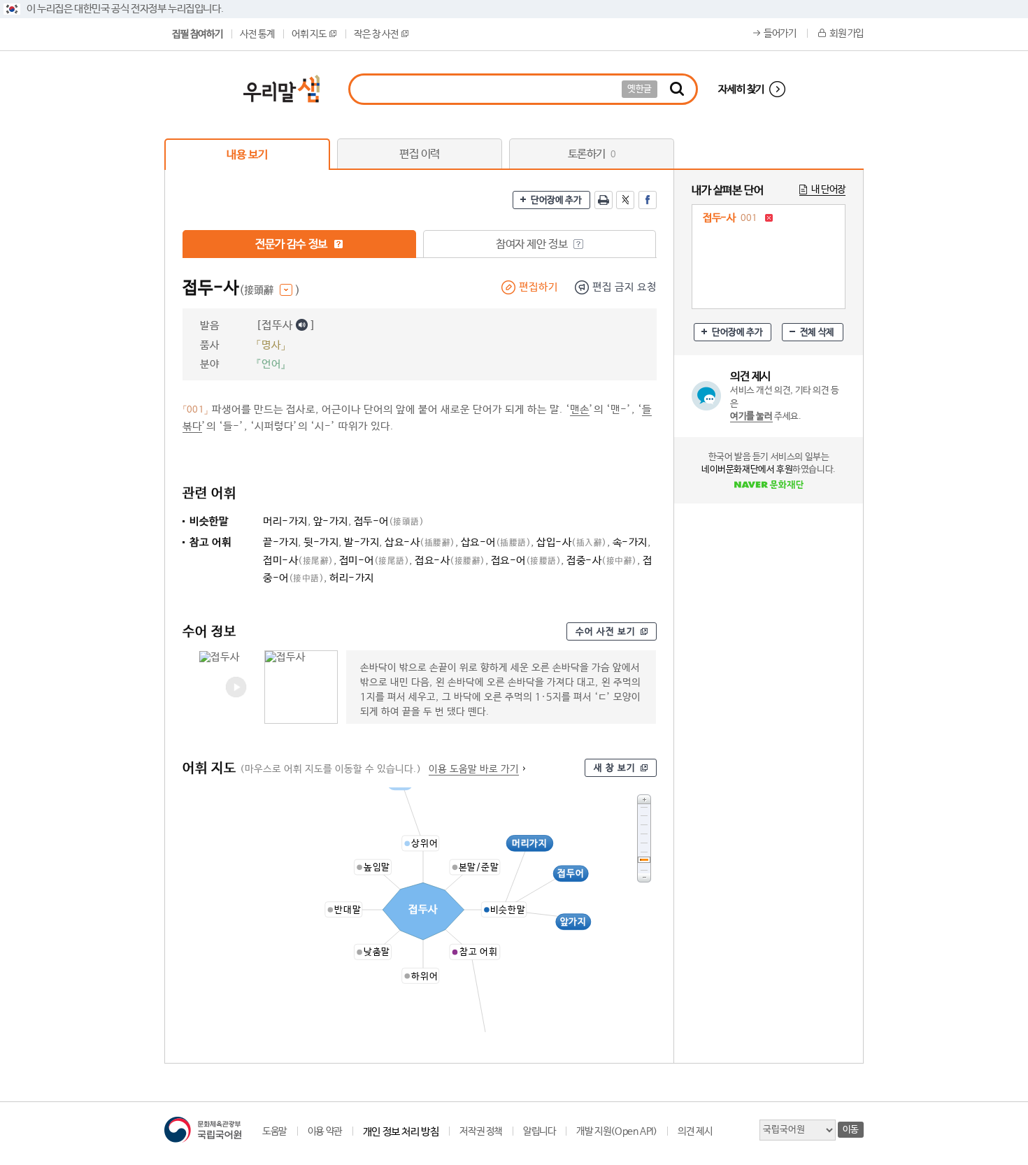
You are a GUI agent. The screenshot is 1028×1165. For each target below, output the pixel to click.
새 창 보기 (615, 768)
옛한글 (639, 89)
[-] (644, 877)
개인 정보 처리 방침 (401, 1132)
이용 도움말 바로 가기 (474, 769)
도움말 (274, 1131)
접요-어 (526, 560)
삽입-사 (571, 542)
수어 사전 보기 (606, 632)
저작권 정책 (480, 1131)
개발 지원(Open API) (616, 1131)
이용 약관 (325, 1131)
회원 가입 (846, 33)
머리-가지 (285, 521)
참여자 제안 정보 (533, 244)
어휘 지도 (309, 34)
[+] (644, 798)
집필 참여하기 (197, 34)
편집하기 (538, 287)
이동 (851, 1129)
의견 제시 (695, 1131)
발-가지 (361, 542)
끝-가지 (280, 542)
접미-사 (298, 560)
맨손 (580, 409)
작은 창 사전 (376, 34)
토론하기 (592, 154)
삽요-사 (420, 542)
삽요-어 (496, 542)
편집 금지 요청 (624, 287)
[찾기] (677, 89)
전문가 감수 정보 (292, 244)
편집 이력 (419, 154)
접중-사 (601, 560)
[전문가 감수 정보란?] (338, 244)
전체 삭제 (817, 332)
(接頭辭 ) (269, 290)
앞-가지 (330, 521)
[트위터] (625, 200)
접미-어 (374, 560)
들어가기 (780, 33)
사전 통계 (257, 34)
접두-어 (389, 521)
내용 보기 (247, 155)
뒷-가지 (321, 542)
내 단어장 (828, 189)
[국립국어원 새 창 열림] (202, 1130)
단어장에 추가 (556, 200)
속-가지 (630, 542)
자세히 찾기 (741, 89)
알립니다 (539, 1131)
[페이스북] (647, 200)
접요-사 (450, 560)
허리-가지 (351, 578)
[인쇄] (603, 200)
